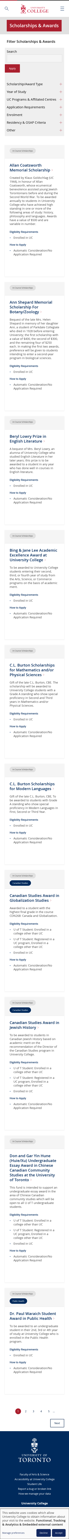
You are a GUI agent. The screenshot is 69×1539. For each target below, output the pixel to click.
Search (12, 52)
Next (57, 1423)
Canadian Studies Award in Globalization (34, 898)
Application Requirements (26, 107)
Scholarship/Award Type (25, 84)
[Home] (34, 9)
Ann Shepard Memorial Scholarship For (31, 307)
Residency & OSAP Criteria (26, 122)
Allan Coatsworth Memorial (30, 168)
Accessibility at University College (35, 1479)
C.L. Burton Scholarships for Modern (32, 786)
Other (11, 130)
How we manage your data (34, 1493)
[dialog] (34, 1524)
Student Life (34, 1484)
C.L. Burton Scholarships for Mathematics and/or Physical (32, 670)
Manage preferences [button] (13, 1532)
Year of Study (16, 92)
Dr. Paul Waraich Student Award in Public (33, 1316)
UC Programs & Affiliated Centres (31, 99)
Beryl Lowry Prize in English (28, 439)
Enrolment (14, 115)
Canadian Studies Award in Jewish (34, 1025)
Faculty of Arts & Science (34, 1474)
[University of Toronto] (34, 1450)
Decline (44, 1532)
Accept (58, 1532)
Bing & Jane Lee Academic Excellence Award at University (33, 555)
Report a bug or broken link (34, 1489)
